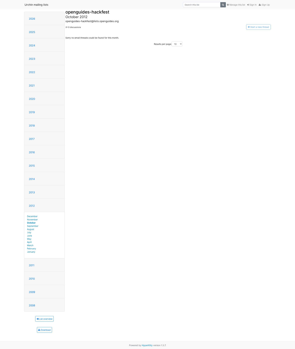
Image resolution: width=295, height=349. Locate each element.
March (30, 245)
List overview (45, 319)
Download (45, 330)
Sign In (253, 4)
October (31, 222)
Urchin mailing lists (36, 4)
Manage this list (237, 4)
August (30, 229)
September (32, 226)
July (29, 232)
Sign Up (265, 4)
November (32, 219)
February (31, 248)
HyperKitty (147, 345)
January (31, 251)
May (29, 239)
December (32, 216)
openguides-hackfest (87, 12)
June (29, 235)
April (29, 242)
